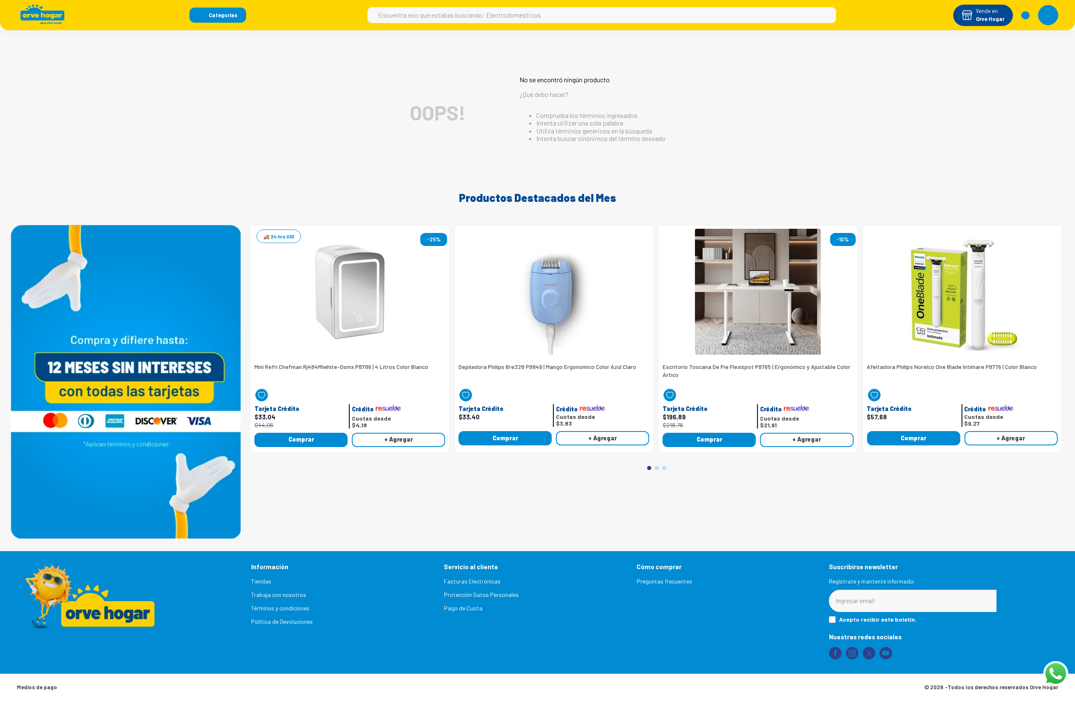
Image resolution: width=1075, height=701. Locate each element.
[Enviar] (1027, 601)
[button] (217, 15)
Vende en (987, 11)
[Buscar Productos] (825, 15)
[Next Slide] (1054, 328)
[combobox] (601, 15)
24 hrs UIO (282, 236)
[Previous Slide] (259, 328)
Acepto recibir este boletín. (878, 619)
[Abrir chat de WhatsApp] (1055, 673)
